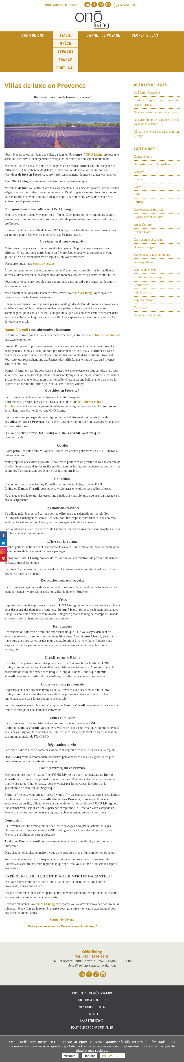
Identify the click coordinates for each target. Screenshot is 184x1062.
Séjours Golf (142, 232)
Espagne (65, 51)
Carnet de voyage (103, 35)
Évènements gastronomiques (152, 254)
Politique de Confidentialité (92, 1027)
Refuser (89, 1055)
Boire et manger (144, 247)
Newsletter (129, 5)
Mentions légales (92, 1007)
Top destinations (144, 300)
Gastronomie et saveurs (148, 239)
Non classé (140, 307)
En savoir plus (112, 1055)
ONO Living (94, 154)
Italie (65, 35)
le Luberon (85, 401)
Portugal (65, 68)
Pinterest (101, 4)
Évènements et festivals (148, 209)
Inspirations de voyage (148, 277)
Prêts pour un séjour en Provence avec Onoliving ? (62, 926)
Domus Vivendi (16, 330)
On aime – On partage (148, 315)
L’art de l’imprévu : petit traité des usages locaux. (156, 102)
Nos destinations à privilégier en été (156, 112)
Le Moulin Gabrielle (147, 92)
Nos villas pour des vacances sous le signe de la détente (156, 122)
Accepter (70, 1055)
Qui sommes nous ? (92, 1000)
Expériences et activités (148, 217)
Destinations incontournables (152, 164)
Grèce (65, 43)
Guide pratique (143, 262)
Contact (92, 1014)
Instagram (108, 4)
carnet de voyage (43, 263)
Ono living (92, 20)
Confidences (141, 285)
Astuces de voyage (145, 269)
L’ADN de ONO (33, 35)
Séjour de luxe (143, 292)
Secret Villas (145, 35)
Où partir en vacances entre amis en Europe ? (156, 134)
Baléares (139, 172)
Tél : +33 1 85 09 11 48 (92, 956)
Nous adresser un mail (62, 5)
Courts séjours (143, 156)
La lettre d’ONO (91, 1021)
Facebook (94, 4)
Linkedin (87, 4)
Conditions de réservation (92, 993)
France (65, 60)
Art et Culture (142, 224)
